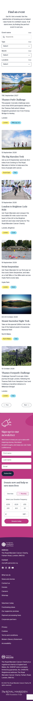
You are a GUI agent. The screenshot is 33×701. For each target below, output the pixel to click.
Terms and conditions (10, 635)
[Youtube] (13, 568)
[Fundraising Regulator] (7, 657)
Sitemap (5, 595)
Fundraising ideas (8, 607)
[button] (16, 46)
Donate (4, 587)
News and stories (8, 579)
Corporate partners (9, 619)
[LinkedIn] (9, 568)
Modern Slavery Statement (12, 639)
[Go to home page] (7, 544)
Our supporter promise (10, 611)
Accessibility (6, 643)
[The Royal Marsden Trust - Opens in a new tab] (14, 693)
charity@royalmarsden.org (10, 563)
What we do (6, 575)
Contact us (6, 583)
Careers (5, 591)
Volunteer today (8, 603)
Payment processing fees (11, 615)
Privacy (4, 627)
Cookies (5, 631)
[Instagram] (6, 568)
